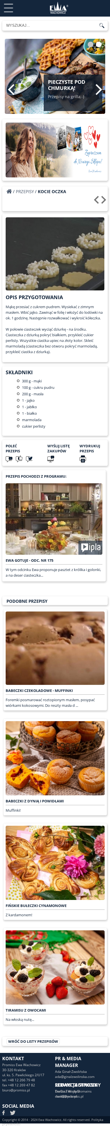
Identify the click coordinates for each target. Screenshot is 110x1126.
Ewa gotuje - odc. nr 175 (29, 560)
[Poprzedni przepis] (97, 201)
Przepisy (25, 191)
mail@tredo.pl (66, 1096)
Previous (11, 89)
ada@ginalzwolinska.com (74, 1076)
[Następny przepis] (104, 201)
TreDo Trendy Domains (73, 1091)
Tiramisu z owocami (26, 1010)
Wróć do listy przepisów (33, 1041)
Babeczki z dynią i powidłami (35, 801)
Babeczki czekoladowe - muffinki (39, 690)
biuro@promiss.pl (16, 1090)
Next (98, 89)
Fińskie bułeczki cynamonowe (36, 905)
